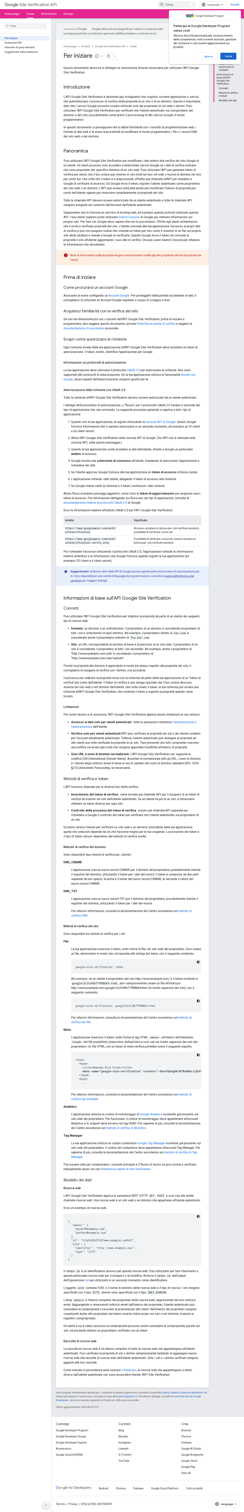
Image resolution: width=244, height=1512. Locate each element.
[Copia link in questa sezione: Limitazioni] (83, 707)
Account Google (118, 295)
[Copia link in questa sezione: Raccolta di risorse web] (100, 1341)
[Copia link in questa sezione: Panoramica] (92, 151)
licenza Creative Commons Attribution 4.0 (184, 1392)
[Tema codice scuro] (198, 962)
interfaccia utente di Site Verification (126, 1169)
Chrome (186, 1436)
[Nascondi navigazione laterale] (46, 1505)
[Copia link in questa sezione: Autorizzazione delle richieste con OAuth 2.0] (129, 390)
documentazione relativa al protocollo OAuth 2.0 (95, 502)
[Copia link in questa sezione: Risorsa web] (84, 1188)
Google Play (188, 1466)
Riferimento (49, 13)
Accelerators (63, 1448)
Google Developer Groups (71, 1436)
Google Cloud (189, 1460)
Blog (121, 1430)
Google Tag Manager (151, 1143)
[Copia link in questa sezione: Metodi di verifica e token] (112, 779)
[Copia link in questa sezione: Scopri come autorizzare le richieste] (130, 339)
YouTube (124, 1460)
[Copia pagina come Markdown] (108, 56)
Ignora (208, 56)
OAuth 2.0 (133, 370)
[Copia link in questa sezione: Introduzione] (94, 87)
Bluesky (123, 1436)
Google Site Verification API (110, 46)
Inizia (228, 56)
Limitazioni (129, 1370)
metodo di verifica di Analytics (126, 1128)
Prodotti (85, 46)
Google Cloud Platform (164, 1488)
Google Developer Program (72, 1430)
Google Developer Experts (71, 1442)
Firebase (186, 1442)
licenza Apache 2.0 (127, 1396)
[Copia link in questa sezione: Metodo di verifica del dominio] (109, 847)
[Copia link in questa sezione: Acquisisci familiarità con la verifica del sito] (142, 311)
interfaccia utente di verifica (157, 324)
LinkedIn (123, 1448)
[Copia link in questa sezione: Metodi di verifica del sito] (102, 926)
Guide (30, 13)
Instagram (125, 1442)
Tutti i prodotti (194, 1488)
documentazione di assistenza (83, 328)
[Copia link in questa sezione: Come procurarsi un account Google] (131, 288)
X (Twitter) (125, 1454)
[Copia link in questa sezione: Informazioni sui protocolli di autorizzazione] (130, 362)
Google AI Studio (191, 1448)
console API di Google (161, 422)
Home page (12, 13)
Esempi (68, 13)
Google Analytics (151, 1114)
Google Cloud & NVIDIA (69, 1454)
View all (185, 1472)
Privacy (73, 1504)
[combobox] (177, 4)
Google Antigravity (192, 1454)
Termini (60, 1504)
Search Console (129, 217)
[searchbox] (26, 26)
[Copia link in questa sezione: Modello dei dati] (95, 1180)
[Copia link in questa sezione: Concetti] (82, 608)
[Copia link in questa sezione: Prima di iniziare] (99, 277)
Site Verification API (38, 4)
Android (186, 1430)
